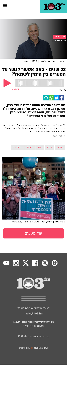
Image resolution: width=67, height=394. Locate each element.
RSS (34, 61)
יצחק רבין (17, 147)
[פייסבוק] (61, 97)
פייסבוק (25, 61)
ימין (39, 147)
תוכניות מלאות (48, 61)
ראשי (62, 61)
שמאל (29, 147)
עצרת (49, 147)
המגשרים (59, 36)
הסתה (60, 147)
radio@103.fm (34, 313)
